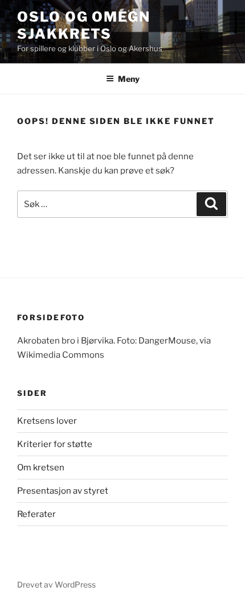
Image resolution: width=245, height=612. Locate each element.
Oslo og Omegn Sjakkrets (83, 25)
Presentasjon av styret (62, 491)
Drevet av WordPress (56, 584)
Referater (36, 514)
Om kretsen (40, 467)
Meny (129, 79)
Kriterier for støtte (54, 444)
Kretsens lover (47, 421)
